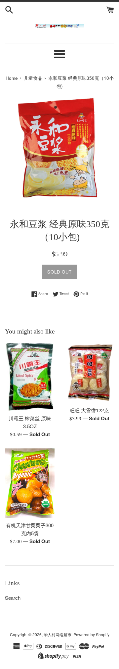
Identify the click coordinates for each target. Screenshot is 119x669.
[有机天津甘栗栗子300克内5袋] (30, 483)
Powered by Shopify (91, 634)
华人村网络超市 (57, 634)
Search (12, 597)
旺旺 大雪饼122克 (89, 410)
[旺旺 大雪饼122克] (89, 372)
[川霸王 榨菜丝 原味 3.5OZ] (30, 376)
